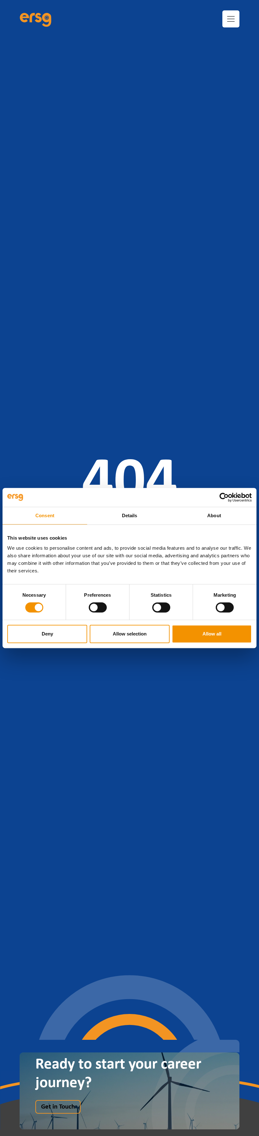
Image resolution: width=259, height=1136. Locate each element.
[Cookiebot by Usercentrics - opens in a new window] (224, 497)
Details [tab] (129, 515)
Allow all (211, 633)
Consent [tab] (44, 515)
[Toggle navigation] (230, 18)
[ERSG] (35, 19)
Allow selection (130, 633)
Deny (47, 633)
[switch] (98, 607)
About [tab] (214, 515)
